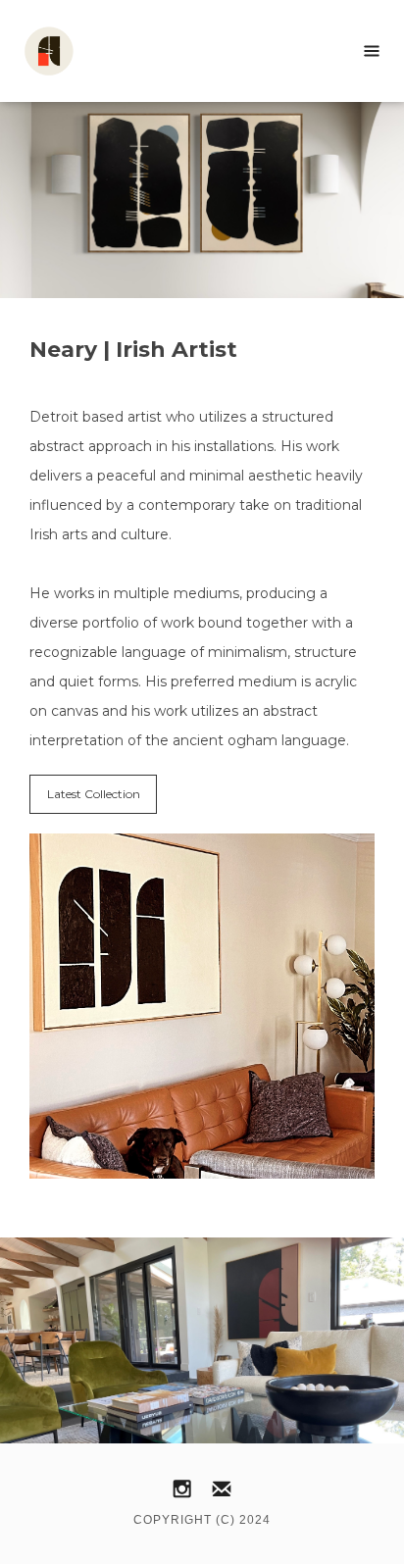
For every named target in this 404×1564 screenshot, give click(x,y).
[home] (98, 51)
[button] (371, 51)
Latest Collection (93, 793)
